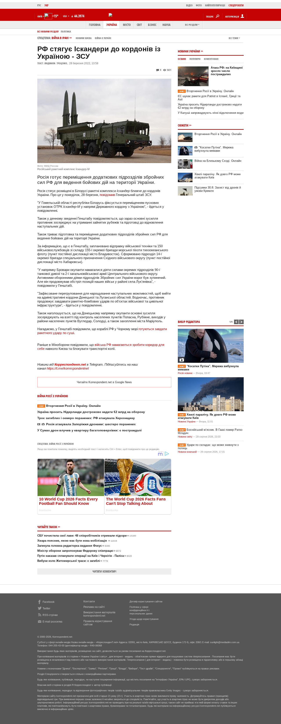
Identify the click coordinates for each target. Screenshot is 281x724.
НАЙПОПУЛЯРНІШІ (215, 5)
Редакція (134, 624)
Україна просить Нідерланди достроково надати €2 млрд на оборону (91, 412)
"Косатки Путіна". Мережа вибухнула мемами (214, 149)
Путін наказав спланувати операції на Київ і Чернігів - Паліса (84, 555)
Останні (182, 58)
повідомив (107, 195)
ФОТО (199, 5)
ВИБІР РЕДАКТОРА (189, 322)
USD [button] (65, 16)
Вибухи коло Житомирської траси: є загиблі (72, 560)
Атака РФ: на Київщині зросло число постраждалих (227, 71)
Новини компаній (187, 451)
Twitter (46, 608)
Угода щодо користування (144, 619)
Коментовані (211, 58)
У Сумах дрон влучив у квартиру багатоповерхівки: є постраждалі (89, 430)
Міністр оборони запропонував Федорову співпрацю (79, 550)
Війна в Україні (103, 38)
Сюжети (183, 125)
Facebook (48, 601)
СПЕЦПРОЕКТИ (236, 5)
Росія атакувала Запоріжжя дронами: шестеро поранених (91, 424)
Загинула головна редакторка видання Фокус (73, 545)
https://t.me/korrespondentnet (68, 368)
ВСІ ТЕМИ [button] (233, 38)
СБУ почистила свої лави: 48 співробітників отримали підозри (86, 535)
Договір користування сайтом (146, 601)
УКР (47, 5)
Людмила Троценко (55, 63)
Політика (66, 31)
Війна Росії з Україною (61, 443)
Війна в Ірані (81, 38)
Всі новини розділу (48, 31)
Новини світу (185, 436)
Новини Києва (84, 38)
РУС (39, 5)
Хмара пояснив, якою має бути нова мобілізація (77, 540)
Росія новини (185, 373)
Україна (111, 25)
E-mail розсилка (52, 621)
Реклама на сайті (94, 606)
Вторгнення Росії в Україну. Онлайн (69, 405)
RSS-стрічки (50, 615)
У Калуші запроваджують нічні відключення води (210, 112)
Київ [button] (40, 16)
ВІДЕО (189, 5)
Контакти (89, 601)
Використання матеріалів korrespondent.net (99, 614)
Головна (94, 25)
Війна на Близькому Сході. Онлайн (218, 160)
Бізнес (152, 25)
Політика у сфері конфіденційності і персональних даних (141, 610)
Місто (127, 25)
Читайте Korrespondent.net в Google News (104, 382)
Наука (166, 25)
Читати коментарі (104, 571)
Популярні (194, 58)
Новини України (189, 51)
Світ (139, 25)
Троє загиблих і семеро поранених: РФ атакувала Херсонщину (86, 418)
